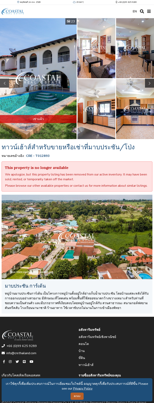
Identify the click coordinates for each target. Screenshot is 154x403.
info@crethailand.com (21, 353)
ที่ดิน (82, 358)
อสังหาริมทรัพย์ (89, 330)
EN (135, 11)
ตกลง (77, 396)
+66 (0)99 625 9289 (127, 2)
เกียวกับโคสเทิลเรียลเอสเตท (21, 375)
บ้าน (82, 351)
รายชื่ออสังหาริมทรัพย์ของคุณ (100, 375)
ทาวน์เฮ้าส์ (86, 365)
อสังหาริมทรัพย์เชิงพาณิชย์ (97, 337)
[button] (149, 83)
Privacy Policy (82, 388)
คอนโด (84, 344)
